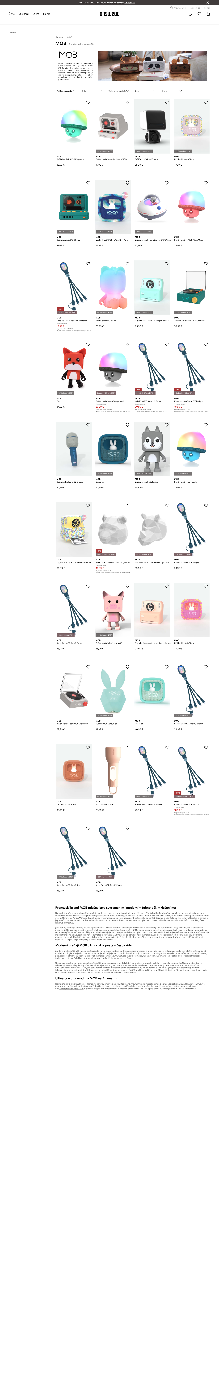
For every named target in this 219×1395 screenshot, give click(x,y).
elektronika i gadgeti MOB (71, 988)
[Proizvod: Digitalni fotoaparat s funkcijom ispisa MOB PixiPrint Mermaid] (74, 529)
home (46, 13)
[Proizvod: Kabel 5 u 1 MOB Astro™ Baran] (152, 368)
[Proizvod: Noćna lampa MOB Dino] (113, 287)
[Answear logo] (109, 13)
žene (12, 13)
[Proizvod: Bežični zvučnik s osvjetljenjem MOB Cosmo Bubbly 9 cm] (152, 207)
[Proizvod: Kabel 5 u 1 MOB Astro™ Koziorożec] (74, 287)
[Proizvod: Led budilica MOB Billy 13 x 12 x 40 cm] (113, 207)
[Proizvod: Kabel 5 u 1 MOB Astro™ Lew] (192, 771)
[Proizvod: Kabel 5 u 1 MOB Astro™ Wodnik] (152, 771)
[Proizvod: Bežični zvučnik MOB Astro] (152, 126)
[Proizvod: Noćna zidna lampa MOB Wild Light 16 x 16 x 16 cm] (152, 529)
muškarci (23, 13)
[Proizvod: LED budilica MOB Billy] (192, 126)
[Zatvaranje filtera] (207, 2)
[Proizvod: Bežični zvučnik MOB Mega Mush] (74, 126)
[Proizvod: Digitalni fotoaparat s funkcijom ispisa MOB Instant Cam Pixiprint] (152, 287)
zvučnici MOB (132, 930)
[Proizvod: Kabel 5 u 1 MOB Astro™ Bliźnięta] (192, 368)
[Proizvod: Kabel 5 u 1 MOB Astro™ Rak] (74, 852)
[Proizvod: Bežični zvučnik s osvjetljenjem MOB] (113, 126)
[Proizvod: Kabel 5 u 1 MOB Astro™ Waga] (74, 610)
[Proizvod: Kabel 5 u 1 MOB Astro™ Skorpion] (192, 691)
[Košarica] (208, 14)
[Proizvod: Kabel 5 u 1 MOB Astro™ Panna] (113, 852)
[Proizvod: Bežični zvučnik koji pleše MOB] (113, 610)
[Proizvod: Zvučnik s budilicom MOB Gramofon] (192, 287)
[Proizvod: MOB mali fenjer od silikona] (113, 771)
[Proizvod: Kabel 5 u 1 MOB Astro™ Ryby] (192, 529)
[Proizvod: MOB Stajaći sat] (113, 449)
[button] (66, 91)
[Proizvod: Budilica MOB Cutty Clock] (113, 691)
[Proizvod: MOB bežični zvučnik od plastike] (152, 449)
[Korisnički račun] (190, 14)
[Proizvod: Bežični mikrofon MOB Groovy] (74, 449)
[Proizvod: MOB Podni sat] (152, 691)
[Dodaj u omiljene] (88, 102)
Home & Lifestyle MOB (149, 970)
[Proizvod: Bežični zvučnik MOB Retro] (74, 207)
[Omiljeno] (199, 14)
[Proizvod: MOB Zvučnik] (74, 368)
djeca (36, 13)
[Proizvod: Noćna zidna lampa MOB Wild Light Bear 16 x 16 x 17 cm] (113, 529)
